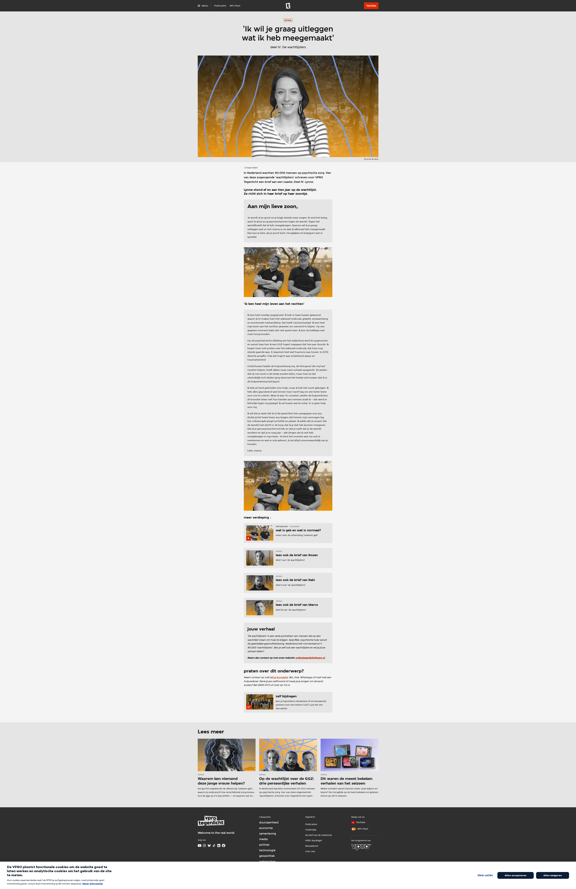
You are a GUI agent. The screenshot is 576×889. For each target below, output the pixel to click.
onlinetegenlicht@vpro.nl (310, 657)
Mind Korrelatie (279, 677)
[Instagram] (204, 845)
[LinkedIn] (219, 845)
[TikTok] (214, 845)
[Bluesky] (209, 845)
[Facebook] (223, 845)
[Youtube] (199, 845)
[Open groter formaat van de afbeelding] (288, 272)
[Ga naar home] (288, 6)
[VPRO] (361, 847)
